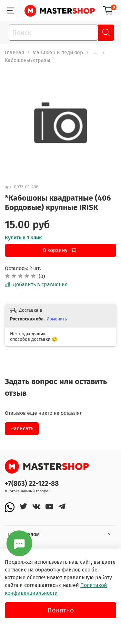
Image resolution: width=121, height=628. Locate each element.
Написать (21, 428)
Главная (14, 52)
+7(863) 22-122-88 (32, 484)
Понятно (60, 610)
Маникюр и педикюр (58, 52)
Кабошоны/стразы (27, 60)
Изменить (56, 319)
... (95, 53)
